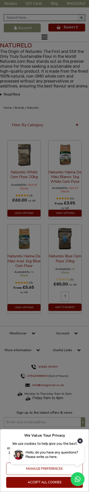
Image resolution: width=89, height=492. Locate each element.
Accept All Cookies (45, 482)
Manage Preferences (44, 469)
